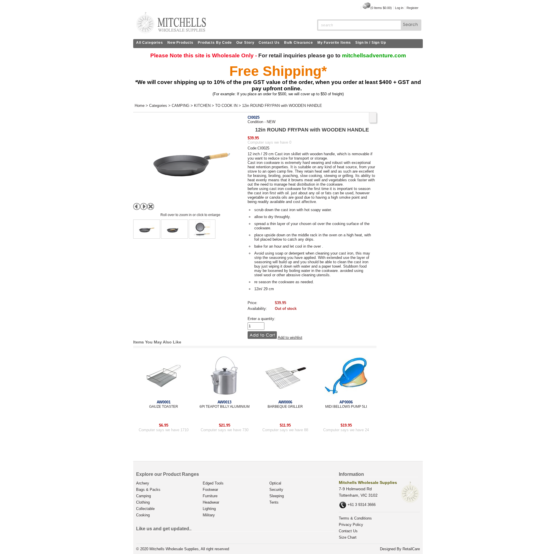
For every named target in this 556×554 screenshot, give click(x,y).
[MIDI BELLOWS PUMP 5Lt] (346, 375)
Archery (142, 483)
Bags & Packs (148, 489)
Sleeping (276, 496)
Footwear (210, 489)
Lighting (209, 509)
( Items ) (381, 8)
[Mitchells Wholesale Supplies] (171, 32)
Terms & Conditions (355, 518)
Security (276, 489)
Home (140, 105)
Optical (275, 483)
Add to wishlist (290, 337)
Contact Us (269, 43)
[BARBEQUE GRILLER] (285, 375)
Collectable (145, 509)
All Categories (149, 43)
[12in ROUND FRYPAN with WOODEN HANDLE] (146, 229)
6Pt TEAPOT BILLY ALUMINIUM (225, 407)
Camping (143, 496)
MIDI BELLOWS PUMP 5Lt (346, 407)
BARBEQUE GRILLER (285, 407)
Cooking (143, 515)
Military (209, 515)
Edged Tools (213, 483)
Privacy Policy (351, 524)
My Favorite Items (334, 43)
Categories (158, 105)
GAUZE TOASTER (163, 407)
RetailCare (411, 549)
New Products (180, 43)
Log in (399, 8)
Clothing (143, 502)
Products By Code (215, 43)
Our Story (245, 43)
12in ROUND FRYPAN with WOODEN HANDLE (282, 105)
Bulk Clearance (298, 43)
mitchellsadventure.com (374, 55)
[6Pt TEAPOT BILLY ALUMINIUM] (224, 375)
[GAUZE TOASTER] (163, 375)
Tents (274, 502)
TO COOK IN (226, 105)
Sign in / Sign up (370, 43)
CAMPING (180, 105)
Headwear (211, 502)
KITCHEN (202, 105)
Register (412, 8)
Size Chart (347, 537)
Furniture (210, 496)
